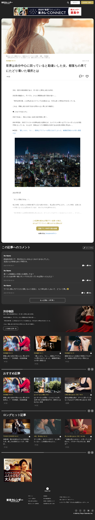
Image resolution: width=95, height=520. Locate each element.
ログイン (75, 2)
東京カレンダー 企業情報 (33, 503)
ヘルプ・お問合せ (32, 498)
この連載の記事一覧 (11, 328)
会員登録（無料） (87, 2)
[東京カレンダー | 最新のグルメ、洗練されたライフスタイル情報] (9, 2)
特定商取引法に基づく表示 (49, 503)
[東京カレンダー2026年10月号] (18, 470)
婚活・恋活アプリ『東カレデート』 (67, 499)
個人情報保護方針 (47, 498)
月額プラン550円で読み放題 (47, 228)
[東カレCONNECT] (47, 11)
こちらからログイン (51, 233)
